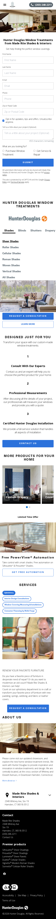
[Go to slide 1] (27, 507)
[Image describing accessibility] (10, 887)
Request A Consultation (28, 316)
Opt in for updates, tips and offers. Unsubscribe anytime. (29, 120)
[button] (5, 5)
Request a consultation (28, 708)
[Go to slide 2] (29, 507)
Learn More (28, 324)
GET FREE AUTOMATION (28, 572)
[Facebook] (4, 874)
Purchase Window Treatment (13, 152)
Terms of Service (17, 182)
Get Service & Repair (42, 152)
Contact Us (28, 444)
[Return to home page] (18, 5)
